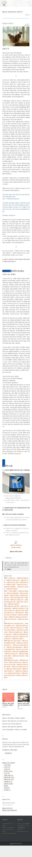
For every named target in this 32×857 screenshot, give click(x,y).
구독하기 (27, 823)
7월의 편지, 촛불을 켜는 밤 (15, 632)
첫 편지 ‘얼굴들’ (13, 591)
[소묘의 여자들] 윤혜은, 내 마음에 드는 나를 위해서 (14, 729)
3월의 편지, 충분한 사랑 (15, 662)
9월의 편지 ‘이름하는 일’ (17, 599)
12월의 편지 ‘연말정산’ (12, 588)
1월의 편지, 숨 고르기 (13, 660)
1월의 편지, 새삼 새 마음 (14, 640)
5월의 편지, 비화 (20, 610)
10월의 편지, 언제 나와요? (11, 636)
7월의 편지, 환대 (19, 612)
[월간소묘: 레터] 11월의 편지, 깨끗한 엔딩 (12, 727)
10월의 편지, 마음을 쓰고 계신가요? (18, 617)
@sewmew (22, 827)
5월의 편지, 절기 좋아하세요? (14, 647)
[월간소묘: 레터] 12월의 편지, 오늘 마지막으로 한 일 (24, 705)
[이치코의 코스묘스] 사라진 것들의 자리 (11, 724)
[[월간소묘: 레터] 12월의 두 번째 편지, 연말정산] (8, 697)
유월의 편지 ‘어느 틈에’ (12, 582)
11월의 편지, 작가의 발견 (10, 619)
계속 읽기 (18, 453)
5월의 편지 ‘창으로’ (14, 595)
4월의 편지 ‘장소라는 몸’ (13, 580)
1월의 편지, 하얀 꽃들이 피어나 (16, 623)
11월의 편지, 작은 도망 (18, 655)
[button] (3, 701)
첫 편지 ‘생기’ (12, 578)
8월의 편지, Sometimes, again (20, 651)
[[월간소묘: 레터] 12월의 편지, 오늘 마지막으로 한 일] (24, 697)
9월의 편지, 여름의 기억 (11, 653)
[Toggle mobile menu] (29, 2)
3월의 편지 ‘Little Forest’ (12, 593)
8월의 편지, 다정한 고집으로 (14, 668)
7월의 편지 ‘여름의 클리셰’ (17, 597)
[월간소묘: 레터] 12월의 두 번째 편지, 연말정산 (8, 704)
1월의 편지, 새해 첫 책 (13, 606)
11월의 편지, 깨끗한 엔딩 (14, 673)
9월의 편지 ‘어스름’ (22, 584)
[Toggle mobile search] (26, 2)
